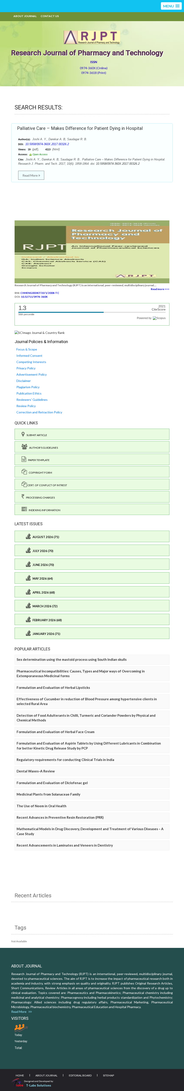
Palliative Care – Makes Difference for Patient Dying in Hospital (80, 128)
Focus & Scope (26, 349)
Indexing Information (43, 510)
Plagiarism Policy (27, 387)
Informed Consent (29, 355)
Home (20, 1075)
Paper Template (38, 460)
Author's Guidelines (42, 447)
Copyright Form (39, 472)
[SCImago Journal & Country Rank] (40, 332)
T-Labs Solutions (38, 1085)
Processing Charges (39, 497)
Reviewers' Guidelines (32, 399)
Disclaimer (23, 381)
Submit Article (36, 435)
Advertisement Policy (31, 374)
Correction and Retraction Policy (39, 412)
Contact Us (50, 16)
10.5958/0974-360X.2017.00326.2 (47, 144)
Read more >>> (160, 289)
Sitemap (108, 1075)
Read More (30, 175)
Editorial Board (80, 1075)
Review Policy (26, 406)
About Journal (25, 16)
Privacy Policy (25, 368)
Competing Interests (31, 362)
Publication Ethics (29, 393)
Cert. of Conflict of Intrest (47, 485)
